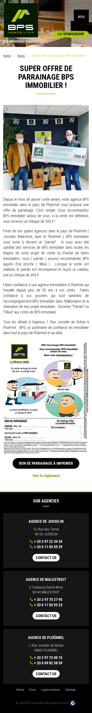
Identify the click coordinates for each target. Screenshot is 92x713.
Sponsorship (73, 34)
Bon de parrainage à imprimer (46, 463)
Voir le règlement (46, 475)
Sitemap (70, 690)
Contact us (46, 557)
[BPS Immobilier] (23, 23)
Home (7, 56)
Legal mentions (50, 690)
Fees (32, 690)
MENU (81, 17)
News (21, 56)
